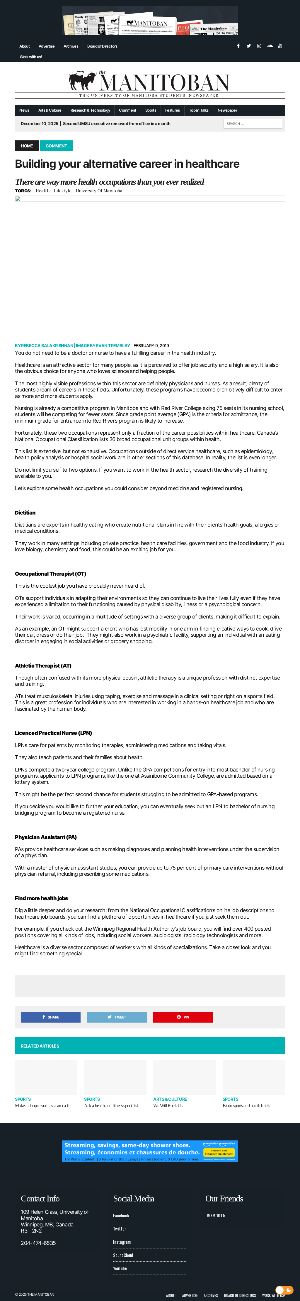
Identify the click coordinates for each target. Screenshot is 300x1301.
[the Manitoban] (150, 83)
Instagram (122, 1241)
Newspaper (227, 110)
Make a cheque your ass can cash (42, 1105)
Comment (127, 110)
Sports (150, 110)
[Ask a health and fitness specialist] (115, 1077)
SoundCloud (123, 1255)
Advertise (46, 46)
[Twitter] (248, 45)
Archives (71, 46)
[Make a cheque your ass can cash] (46, 1077)
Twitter (119, 1228)
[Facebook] (238, 45)
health (43, 191)
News (24, 110)
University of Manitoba (99, 191)
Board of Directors (102, 46)
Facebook (121, 1215)
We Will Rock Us (167, 1105)
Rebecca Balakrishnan (47, 345)
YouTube (120, 1268)
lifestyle (62, 191)
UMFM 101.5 (215, 1215)
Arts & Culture (50, 110)
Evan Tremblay (113, 345)
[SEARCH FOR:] (253, 122)
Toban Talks (199, 110)
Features (172, 110)
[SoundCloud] (270, 45)
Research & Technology (90, 110)
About (24, 46)
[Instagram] (259, 45)
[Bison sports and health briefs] (254, 1077)
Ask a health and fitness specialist (111, 1105)
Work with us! (31, 56)
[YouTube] (280, 45)
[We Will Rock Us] (184, 1077)
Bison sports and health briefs (246, 1105)
